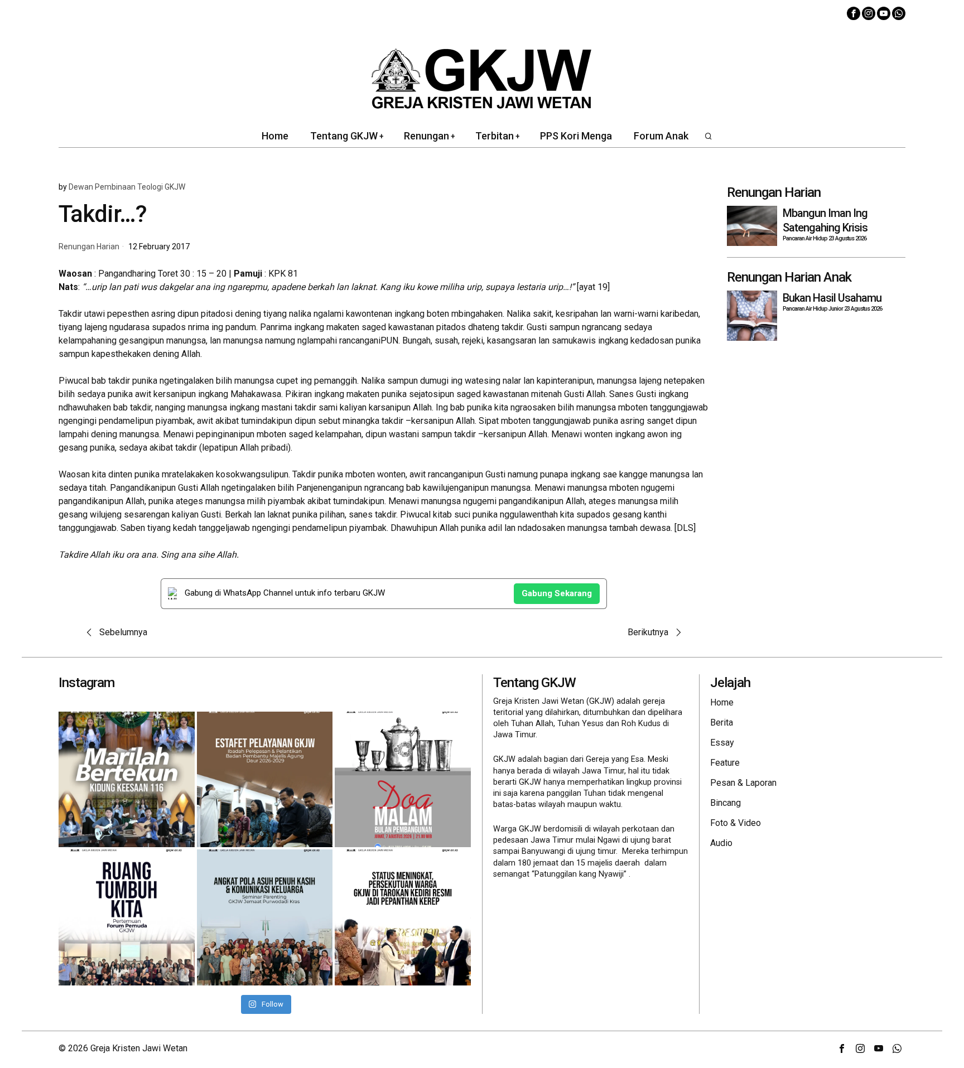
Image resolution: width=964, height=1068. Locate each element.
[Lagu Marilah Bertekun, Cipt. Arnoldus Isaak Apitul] (127, 780)
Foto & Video (735, 823)
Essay (722, 742)
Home (722, 702)
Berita (721, 722)
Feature (725, 762)
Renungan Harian (89, 247)
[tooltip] (853, 13)
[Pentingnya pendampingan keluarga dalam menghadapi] (265, 917)
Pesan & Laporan (743, 782)
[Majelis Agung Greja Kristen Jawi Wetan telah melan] (265, 780)
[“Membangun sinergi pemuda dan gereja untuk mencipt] (127, 917)
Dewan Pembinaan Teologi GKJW (127, 186)
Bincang (725, 803)
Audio (721, 843)
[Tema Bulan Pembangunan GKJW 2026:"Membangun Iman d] (403, 780)
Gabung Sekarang (557, 593)
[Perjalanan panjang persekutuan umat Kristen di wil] (403, 917)
